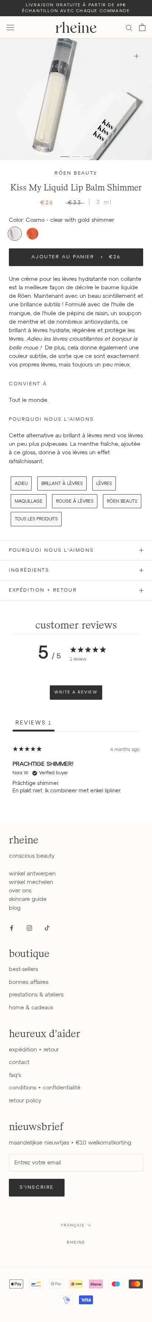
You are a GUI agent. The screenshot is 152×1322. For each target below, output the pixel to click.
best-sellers (23, 969)
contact (19, 1062)
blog (15, 908)
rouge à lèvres (74, 501)
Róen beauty (76, 173)
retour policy (25, 1101)
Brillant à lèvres (62, 484)
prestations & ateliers (36, 995)
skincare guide (27, 899)
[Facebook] (11, 927)
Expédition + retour (43, 590)
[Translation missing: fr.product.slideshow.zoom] (136, 55)
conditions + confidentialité (44, 1088)
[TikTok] (47, 927)
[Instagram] (29, 927)
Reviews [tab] (33, 723)
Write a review (75, 692)
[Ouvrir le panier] (142, 27)
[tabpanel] (76, 779)
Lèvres (104, 484)
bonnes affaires (28, 982)
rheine (76, 1242)
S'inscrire (37, 1187)
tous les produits (36, 519)
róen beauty (122, 501)
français (72, 1225)
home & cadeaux (31, 1008)
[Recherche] (129, 27)
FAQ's (15, 1075)
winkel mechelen (31, 882)
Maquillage (28, 501)
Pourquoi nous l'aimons (51, 550)
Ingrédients (29, 570)
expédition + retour (34, 1050)
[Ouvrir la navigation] (10, 27)
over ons (20, 891)
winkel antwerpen (32, 874)
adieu (21, 484)
